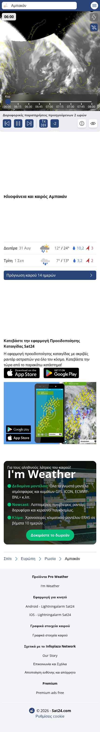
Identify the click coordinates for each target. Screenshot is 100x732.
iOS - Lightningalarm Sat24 (50, 614)
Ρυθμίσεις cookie (50, 716)
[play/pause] (18, 123)
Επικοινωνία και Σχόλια (50, 664)
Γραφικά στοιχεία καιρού (50, 635)
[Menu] (94, 5)
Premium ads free (50, 692)
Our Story (50, 655)
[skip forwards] (29, 123)
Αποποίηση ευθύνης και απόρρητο (50, 672)
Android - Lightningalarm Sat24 (50, 606)
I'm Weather (50, 586)
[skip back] (7, 123)
